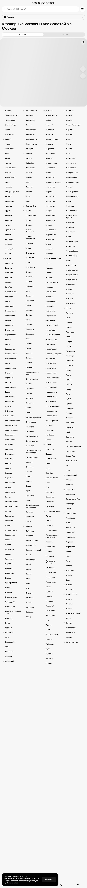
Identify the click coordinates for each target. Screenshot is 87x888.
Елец (7, 647)
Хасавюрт (70, 504)
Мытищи (49, 254)
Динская (8, 588)
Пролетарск (50, 577)
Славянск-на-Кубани (71, 217)
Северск (69, 187)
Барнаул (8, 282)
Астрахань (9, 239)
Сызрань (69, 299)
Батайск (8, 287)
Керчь (28, 291)
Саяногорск (71, 158)
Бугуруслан (9, 397)
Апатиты (8, 196)
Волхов (8, 468)
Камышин (29, 243)
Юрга (68, 618)
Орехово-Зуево (52, 478)
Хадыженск (70, 494)
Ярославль (70, 633)
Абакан (8, 139)
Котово (28, 412)
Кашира (29, 282)
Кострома (29, 403)
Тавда (68, 308)
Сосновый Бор (71, 256)
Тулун (68, 399)
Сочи (68, 261)
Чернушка (70, 551)
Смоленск (70, 222)
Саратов (69, 139)
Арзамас (8, 216)
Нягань (48, 440)
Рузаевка (49, 654)
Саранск (69, 130)
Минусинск (50, 187)
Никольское (50, 344)
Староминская (72, 270)
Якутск (69, 623)
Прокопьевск (51, 573)
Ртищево (49, 639)
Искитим (29, 192)
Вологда (8, 464)
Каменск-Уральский (30, 231)
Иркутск (29, 187)
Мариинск (50, 144)
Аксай (7, 158)
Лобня (28, 583)
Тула (68, 394)
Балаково (9, 263)
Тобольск (70, 361)
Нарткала (49, 287)
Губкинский (9, 549)
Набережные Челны (53, 258)
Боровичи (9, 373)
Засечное (29, 115)
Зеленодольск (31, 139)
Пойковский (50, 547)
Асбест (8, 235)
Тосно (68, 375)
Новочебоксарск (52, 406)
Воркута (8, 473)
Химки (68, 509)
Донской (8, 618)
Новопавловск (51, 387)
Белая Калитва (11, 292)
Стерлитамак (71, 280)
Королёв (29, 393)
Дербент (8, 568)
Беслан (8, 340)
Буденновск (9, 402)
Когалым (29, 353)
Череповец (70, 537)
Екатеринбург (10, 125)
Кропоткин (30, 467)
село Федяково (72, 642)
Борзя (7, 363)
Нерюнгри (50, 306)
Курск (28, 500)
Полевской (50, 556)
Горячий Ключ (10, 535)
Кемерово (29, 286)
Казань (8, 130)
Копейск (29, 384)
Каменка (29, 225)
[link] (43, 387)
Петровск (49, 526)
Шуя (68, 580)
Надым (48, 263)
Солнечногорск (72, 241)
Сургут (69, 289)
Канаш (28, 248)
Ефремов (8, 656)
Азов (7, 154)
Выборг (8, 497)
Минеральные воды (53, 182)
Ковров (28, 348)
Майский (49, 125)
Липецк (28, 574)
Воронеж (8, 478)
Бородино (9, 378)
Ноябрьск (50, 435)
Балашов (8, 278)
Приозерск (50, 568)
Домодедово (10, 602)
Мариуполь (50, 149)
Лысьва (28, 603)
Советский (70, 232)
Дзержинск (9, 573)
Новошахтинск (51, 416)
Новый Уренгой (52, 421)
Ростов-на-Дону (52, 635)
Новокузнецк (51, 373)
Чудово (69, 566)
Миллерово (50, 177)
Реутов (48, 625)
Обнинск (49, 444)
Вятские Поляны (11, 506)
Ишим (28, 201)
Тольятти (69, 365)
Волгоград (9, 449)
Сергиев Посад (72, 196)
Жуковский (9, 661)
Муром (49, 244)
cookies (33, 878)
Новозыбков (51, 363)
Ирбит (28, 182)
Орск (48, 483)
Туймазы (69, 389)
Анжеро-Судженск (12, 192)
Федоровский (71, 475)
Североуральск (72, 182)
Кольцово (29, 367)
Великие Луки (10, 416)
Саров (68, 144)
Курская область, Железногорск (32, 506)
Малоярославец (52, 139)
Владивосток (10, 435)
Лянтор (28, 617)
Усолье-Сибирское (73, 447)
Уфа (67, 466)
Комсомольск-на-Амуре (33, 373)
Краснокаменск (32, 436)
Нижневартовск (52, 325)
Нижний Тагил (51, 340)
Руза (48, 649)
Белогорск (9, 306)
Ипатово (29, 177)
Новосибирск (10, 120)
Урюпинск (70, 437)
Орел (48, 468)
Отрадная (50, 502)
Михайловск (51, 201)
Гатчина (8, 511)
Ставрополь (71, 265)
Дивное (8, 578)
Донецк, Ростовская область (13, 612)
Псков (48, 587)
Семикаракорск (72, 192)
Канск (28, 263)
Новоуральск (51, 402)
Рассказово (50, 615)
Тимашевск (70, 351)
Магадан (49, 111)
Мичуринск (50, 206)
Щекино (69, 585)
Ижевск (29, 158)
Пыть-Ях (49, 596)
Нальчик (49, 278)
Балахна (8, 268)
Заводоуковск (31, 111)
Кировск (29, 325)
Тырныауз (70, 408)
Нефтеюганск (51, 320)
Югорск (69, 609)
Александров (10, 168)
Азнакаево (9, 149)
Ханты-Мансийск (73, 499)
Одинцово (50, 449)
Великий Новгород (12, 421)
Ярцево (69, 637)
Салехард (70, 111)
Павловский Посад (53, 511)
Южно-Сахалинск (73, 613)
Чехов (68, 556)
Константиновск (32, 379)
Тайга (68, 318)
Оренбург (50, 473)
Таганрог (69, 313)
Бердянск (9, 325)
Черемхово (70, 532)
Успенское (70, 451)
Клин (27, 339)
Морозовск (50, 220)
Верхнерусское (11, 425)
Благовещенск (11, 354)
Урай (68, 432)
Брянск (8, 392)
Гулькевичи (9, 559)
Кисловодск (30, 334)
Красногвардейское (33, 417)
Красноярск (9, 134)
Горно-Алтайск (11, 530)
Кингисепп (30, 301)
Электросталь (71, 594)
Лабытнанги (30, 531)
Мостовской (51, 230)
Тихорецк (70, 356)
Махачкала (50, 154)
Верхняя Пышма (11, 430)
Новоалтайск (51, 359)
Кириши (29, 315)
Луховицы (29, 598)
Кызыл (28, 521)
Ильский (29, 173)
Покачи (49, 551)
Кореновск (30, 389)
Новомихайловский (53, 378)
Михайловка (51, 196)
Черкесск (70, 542)
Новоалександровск (54, 354)
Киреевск (29, 310)
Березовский (10, 335)
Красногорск (31, 422)
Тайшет (69, 323)
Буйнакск (9, 411)
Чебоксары (70, 518)
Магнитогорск (51, 115)
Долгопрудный (11, 597)
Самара (69, 120)
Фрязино (69, 485)
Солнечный (70, 246)
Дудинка (8, 628)
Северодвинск (72, 173)
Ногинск (49, 425)
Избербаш (30, 163)
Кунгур (28, 486)
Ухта (68, 470)
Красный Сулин (31, 457)
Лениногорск (31, 545)
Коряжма (29, 398)
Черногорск (71, 547)
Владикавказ (10, 440)
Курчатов (29, 512)
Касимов (29, 272)
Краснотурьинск (32, 441)
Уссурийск (70, 456)
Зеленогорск (31, 130)
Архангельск (10, 230)
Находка (49, 297)
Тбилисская (70, 332)
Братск (8, 382)
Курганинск (30, 496)
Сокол (68, 237)
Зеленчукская (31, 144)
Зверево (29, 125)
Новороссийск (51, 392)
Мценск (49, 249)
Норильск (50, 430)
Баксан (8, 258)
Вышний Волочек (11, 502)
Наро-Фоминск (52, 282)
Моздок (49, 211)
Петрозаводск (51, 530)
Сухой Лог (70, 294)
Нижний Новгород (53, 335)
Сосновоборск (72, 251)
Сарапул (69, 134)
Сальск (69, 115)
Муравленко (51, 235)
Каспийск (29, 277)
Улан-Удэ (70, 423)
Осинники (49, 492)
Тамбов (69, 327)
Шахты (69, 575)
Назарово (50, 268)
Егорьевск (9, 633)
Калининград (31, 216)
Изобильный (30, 168)
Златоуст (29, 149)
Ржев (48, 630)
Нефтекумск (51, 316)
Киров (28, 320)
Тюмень (69, 413)
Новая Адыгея (51, 349)
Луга (27, 588)
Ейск (7, 637)
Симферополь (71, 211)
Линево (28, 569)
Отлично (48, 880)
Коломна (29, 358)
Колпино (29, 363)
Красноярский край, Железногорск (33, 452)
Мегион (49, 158)
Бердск (8, 320)
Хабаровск (70, 489)
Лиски (28, 579)
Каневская (30, 258)
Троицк (69, 380)
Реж (47, 620)
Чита (68, 561)
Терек (68, 346)
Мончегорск (51, 216)
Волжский (9, 459)
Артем (7, 225)
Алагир (8, 163)
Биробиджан (10, 349)
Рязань (49, 663)
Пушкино (49, 592)
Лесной (28, 555)
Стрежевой (70, 284)
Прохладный (51, 582)
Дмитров (8, 592)
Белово (8, 301)
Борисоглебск (10, 368)
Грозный (8, 540)
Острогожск (50, 497)
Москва (8, 111)
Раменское (50, 611)
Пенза (48, 516)
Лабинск (29, 526)
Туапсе (69, 385)
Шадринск (70, 571)
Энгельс (69, 604)
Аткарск (8, 244)
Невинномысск (52, 301)
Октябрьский (51, 459)
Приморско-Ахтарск (51, 562)
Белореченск (10, 311)
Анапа (7, 182)
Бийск (7, 344)
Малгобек (50, 134)
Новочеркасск (51, 411)
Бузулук (8, 406)
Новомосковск (51, 382)
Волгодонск (9, 454)
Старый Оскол (71, 275)
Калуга (28, 220)
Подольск (49, 542)
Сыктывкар (70, 303)
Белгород (9, 297)
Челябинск (70, 528)
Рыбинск (49, 658)
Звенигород (30, 120)
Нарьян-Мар (51, 292)
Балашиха (9, 273)
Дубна (7, 623)
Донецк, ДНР (10, 607)
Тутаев (69, 404)
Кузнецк (29, 481)
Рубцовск (50, 644)
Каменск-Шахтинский (30, 238)
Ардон (7, 211)
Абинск (8, 144)
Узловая (69, 418)
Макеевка (50, 130)
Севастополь (71, 168)
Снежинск (70, 227)
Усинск (69, 442)
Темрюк (69, 342)
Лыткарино (30, 607)
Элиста (69, 599)
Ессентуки (9, 652)
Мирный (49, 192)
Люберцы (29, 612)
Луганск (29, 593)
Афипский (9, 249)
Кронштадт (30, 462)
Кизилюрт (29, 296)
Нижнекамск (51, 330)
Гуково (8, 554)
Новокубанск (51, 368)
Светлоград (71, 163)
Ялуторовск (71, 628)
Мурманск (50, 239)
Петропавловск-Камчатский (52, 536)
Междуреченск (52, 163)
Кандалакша (30, 253)
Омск (48, 464)
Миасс (48, 173)
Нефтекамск (51, 311)
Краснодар (30, 427)
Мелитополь (51, 168)
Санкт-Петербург (12, 115)
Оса (47, 487)
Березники (9, 330)
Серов (68, 201)
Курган (28, 491)
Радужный (50, 606)
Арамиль (8, 206)
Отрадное (50, 506)
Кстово (28, 476)
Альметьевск (10, 177)
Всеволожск (10, 492)
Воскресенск (10, 483)
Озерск (49, 454)
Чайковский (71, 513)
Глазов (8, 526)
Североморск (71, 177)
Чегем (68, 523)
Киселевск (30, 329)
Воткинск (9, 487)
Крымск (29, 472)
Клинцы (28, 344)
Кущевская (30, 517)
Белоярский (10, 316)
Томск (68, 370)
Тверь (68, 337)
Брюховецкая (10, 387)
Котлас (28, 408)
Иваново (29, 154)
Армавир (8, 220)
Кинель (28, 305)
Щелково (69, 590)
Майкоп (49, 120)
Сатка (68, 154)
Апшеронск (9, 201)
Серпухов (70, 206)
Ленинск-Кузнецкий (33, 550)
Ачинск (8, 254)
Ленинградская (32, 541)
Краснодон (30, 432)
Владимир (9, 444)
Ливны (28, 564)
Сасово (69, 149)
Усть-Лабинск (71, 461)
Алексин (8, 173)
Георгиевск (9, 521)
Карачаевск (30, 267)
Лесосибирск (31, 560)
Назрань (49, 273)
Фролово (69, 480)
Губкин (8, 545)
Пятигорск (50, 601)
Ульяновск (70, 427)
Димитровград (11, 583)
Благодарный (10, 359)
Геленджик (9, 516)
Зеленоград (30, 134)
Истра (28, 196)
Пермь (48, 521)
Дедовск (8, 564)
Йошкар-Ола (31, 206)
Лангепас (29, 536)
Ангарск (8, 187)
